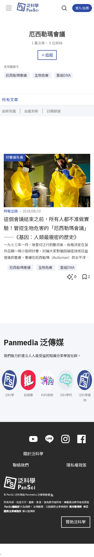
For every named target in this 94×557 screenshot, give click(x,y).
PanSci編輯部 (12, 506)
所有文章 (10, 99)
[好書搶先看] (47, 180)
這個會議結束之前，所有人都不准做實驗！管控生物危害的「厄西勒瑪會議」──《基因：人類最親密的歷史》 (46, 228)
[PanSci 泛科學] (30, 7)
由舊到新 (31, 111)
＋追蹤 (47, 55)
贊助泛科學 (76, 522)
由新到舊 (9, 111)
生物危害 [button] (42, 75)
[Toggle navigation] (9, 8)
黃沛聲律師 (75, 506)
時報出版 (11, 210)
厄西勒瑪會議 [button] (17, 75)
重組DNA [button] (63, 75)
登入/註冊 (82, 8)
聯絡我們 (21, 465)
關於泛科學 (33, 454)
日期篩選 (54, 111)
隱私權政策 (76, 465)
